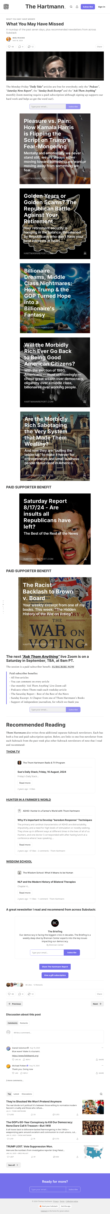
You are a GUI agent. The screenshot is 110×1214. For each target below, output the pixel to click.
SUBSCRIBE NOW (63, 667)
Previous (16, 1003)
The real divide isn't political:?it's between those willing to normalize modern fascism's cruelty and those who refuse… (41, 1106)
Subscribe (88, 6)
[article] (55, 1108)
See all (11, 1165)
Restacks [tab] (24, 1023)
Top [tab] (9, 1094)
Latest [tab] (16, 1094)
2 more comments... (15, 1080)
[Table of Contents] (3, 607)
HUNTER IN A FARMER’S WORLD (28, 799)
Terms (62, 1201)
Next (95, 1003)
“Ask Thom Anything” (41, 656)
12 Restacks (38, 985)
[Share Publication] (77, 6)
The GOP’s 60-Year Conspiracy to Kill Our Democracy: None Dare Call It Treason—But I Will (39, 1124)
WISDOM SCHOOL (19, 861)
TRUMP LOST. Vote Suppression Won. (29, 1146)
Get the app (65, 1206)
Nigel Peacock (19, 38)
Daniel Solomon (19, 1047)
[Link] (2, 487)
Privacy (56, 1201)
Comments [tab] (12, 1023)
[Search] (71, 6)
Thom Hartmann (19, 1111)
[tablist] (17, 1023)
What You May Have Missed (20, 19)
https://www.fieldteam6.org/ (25, 1055)
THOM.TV (13, 751)
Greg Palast (23, 1153)
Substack (44, 1211)
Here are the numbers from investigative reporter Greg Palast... (35, 1150)
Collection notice (72, 1201)
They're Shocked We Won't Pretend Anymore (34, 1101)
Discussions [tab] (27, 1094)
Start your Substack (50, 1206)
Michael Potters (19, 1065)
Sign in (101, 6)
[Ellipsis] (102, 1048)
